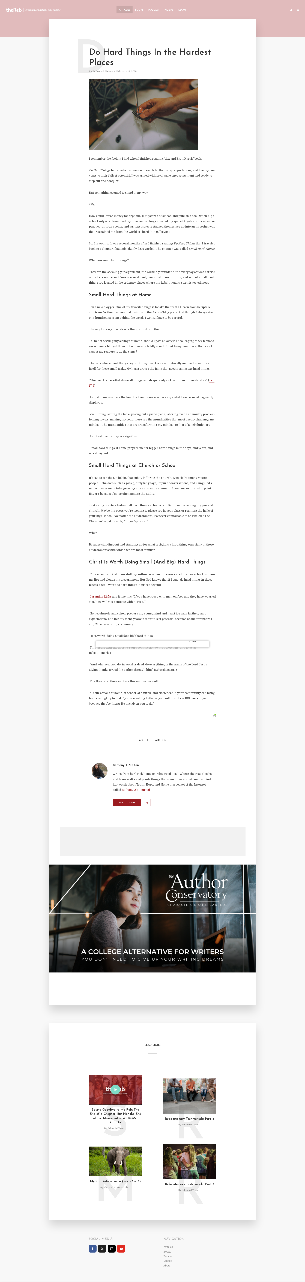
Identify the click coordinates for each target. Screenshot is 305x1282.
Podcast (153, 10)
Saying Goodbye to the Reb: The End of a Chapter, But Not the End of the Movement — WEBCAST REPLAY (115, 1116)
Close (192, 642)
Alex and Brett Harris (116, 1187)
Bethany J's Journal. (136, 790)
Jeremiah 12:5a (100, 596)
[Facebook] (93, 1249)
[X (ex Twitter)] (102, 1249)
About (182, 10)
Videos (168, 10)
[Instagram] (112, 1249)
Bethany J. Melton (102, 71)
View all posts (126, 803)
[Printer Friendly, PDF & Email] (214, 716)
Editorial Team (116, 1128)
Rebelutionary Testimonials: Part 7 (189, 1184)
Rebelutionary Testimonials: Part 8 (189, 1119)
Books (139, 10)
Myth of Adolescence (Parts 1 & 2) (115, 1181)
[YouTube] (121, 1249)
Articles (124, 10)
